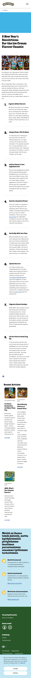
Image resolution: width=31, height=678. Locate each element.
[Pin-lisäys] (3, 376)
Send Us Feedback (7, 618)
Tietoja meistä (6, 640)
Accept (15, 669)
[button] (4, 646)
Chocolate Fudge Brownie (17, 277)
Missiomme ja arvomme (15, 583)
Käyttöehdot (15, 651)
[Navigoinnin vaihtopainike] (27, 4)
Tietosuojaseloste (7, 653)
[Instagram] (10, 627)
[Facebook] (4, 627)
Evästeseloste (19, 653)
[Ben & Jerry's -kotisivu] (8, 4)
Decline (15, 673)
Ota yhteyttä (5, 651)
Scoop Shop (12, 217)
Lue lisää (7, 437)
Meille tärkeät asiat (13, 599)
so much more (17, 292)
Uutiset (5, 10)
